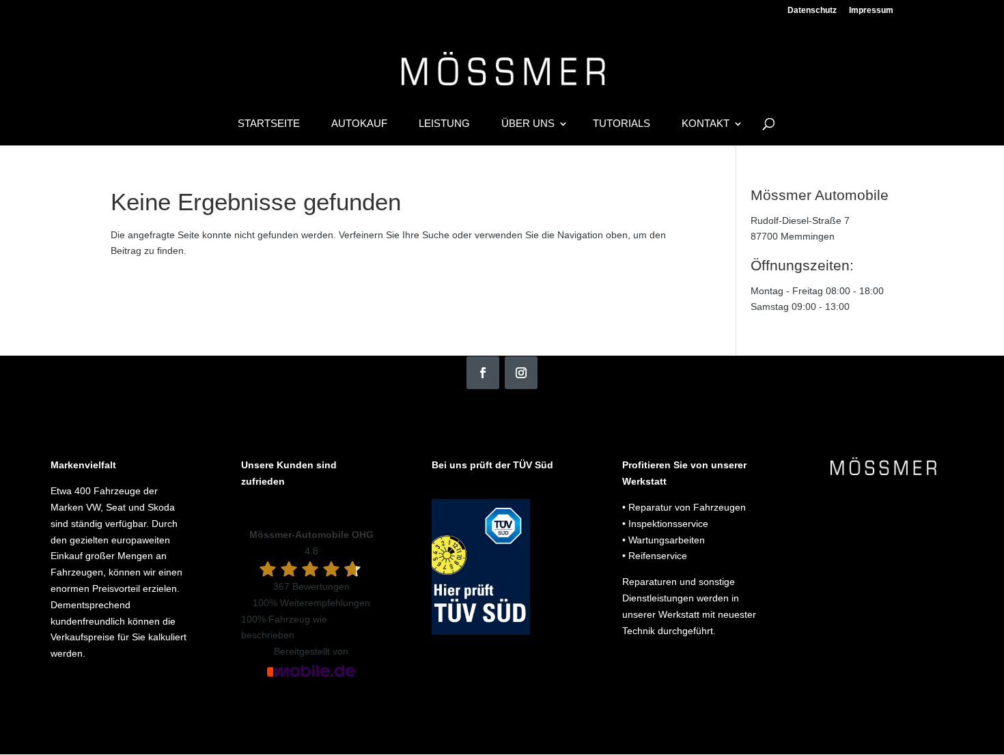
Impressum (871, 10)
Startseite (269, 124)
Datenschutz (812, 10)
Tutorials (621, 124)
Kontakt (705, 124)
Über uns (528, 124)
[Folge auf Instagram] (521, 372)
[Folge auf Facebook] (482, 372)
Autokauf (359, 124)
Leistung (444, 124)
